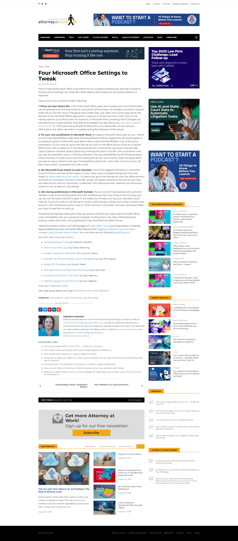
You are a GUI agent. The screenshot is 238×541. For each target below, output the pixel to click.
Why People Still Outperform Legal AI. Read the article (70, 354)
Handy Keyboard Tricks (56, 242)
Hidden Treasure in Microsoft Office (63, 253)
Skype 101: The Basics (55, 264)
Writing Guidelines (180, 4)
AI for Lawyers (100, 37)
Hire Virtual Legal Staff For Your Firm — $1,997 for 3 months (73, 346)
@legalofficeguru (120, 232)
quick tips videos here (128, 329)
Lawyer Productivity (107, 446)
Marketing (59, 37)
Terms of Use (155, 533)
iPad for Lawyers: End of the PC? (61, 281)
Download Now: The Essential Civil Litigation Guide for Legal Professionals (80, 364)
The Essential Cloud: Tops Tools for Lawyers (67, 270)
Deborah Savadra (49, 84)
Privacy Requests (137, 533)
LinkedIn (79, 333)
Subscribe (172, 37)
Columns (166, 4)
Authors (156, 4)
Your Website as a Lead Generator (111, 385)
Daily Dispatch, (56, 298)
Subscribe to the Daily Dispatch (91, 290)
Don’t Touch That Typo (56, 247)
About (148, 4)
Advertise (168, 533)
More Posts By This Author (76, 336)
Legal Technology (90, 298)
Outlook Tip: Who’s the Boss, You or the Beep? (69, 259)
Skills (115, 37)
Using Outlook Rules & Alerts (62, 232)
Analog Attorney (130, 37)
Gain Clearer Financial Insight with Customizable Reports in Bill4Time (77, 350)
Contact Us (195, 4)
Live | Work (83, 37)
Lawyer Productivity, (73, 298)
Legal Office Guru (98, 226)
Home (197, 533)
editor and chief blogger (74, 323)
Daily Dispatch (90, 446)
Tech (71, 37)
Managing (45, 37)
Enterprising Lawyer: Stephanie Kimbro (71, 386)
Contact (180, 533)
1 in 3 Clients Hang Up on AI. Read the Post (174, 420)
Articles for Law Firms (91, 400)
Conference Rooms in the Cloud (61, 275)
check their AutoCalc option (64, 176)
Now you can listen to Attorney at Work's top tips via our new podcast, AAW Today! (84, 368)
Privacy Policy (119, 533)
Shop (159, 37)
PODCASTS (148, 37)
